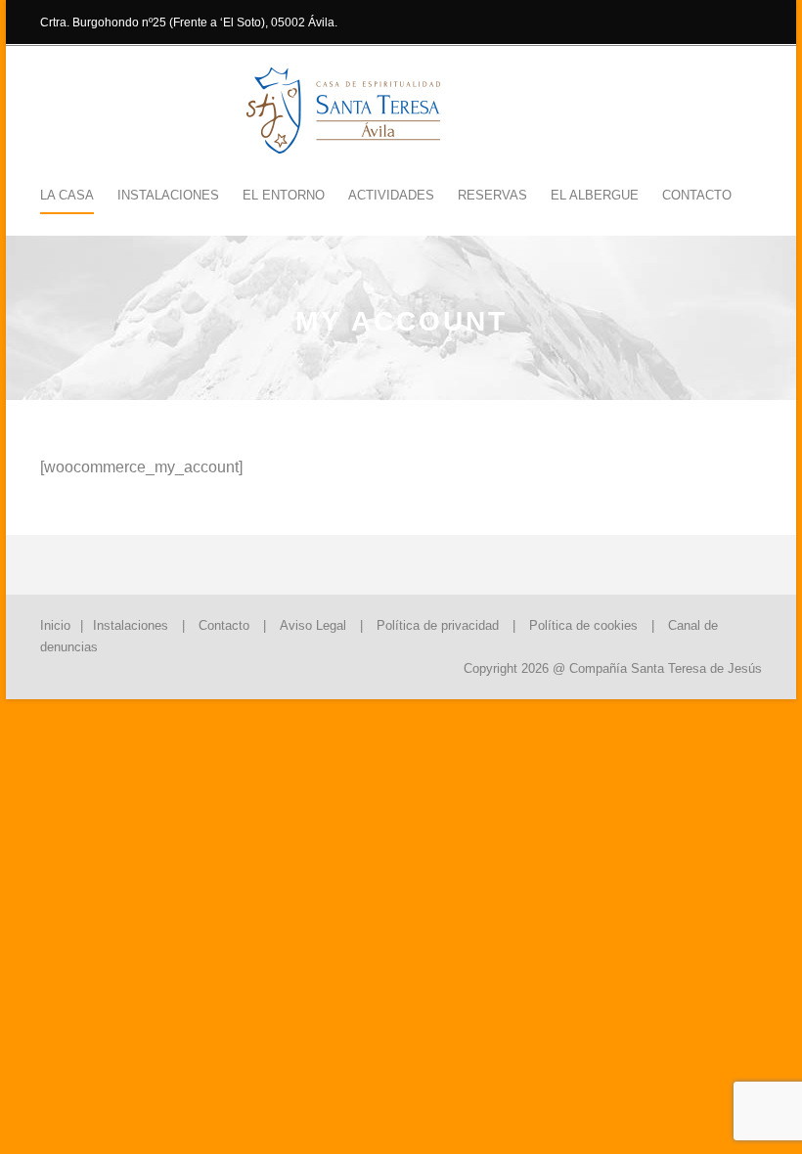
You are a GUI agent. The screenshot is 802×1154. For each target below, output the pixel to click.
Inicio (55, 625)
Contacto (697, 195)
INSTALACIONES (168, 195)
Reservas (492, 195)
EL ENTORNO (284, 195)
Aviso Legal (313, 625)
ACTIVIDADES (391, 195)
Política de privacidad (438, 625)
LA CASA (67, 195)
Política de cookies (583, 625)
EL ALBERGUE (595, 195)
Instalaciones (130, 625)
